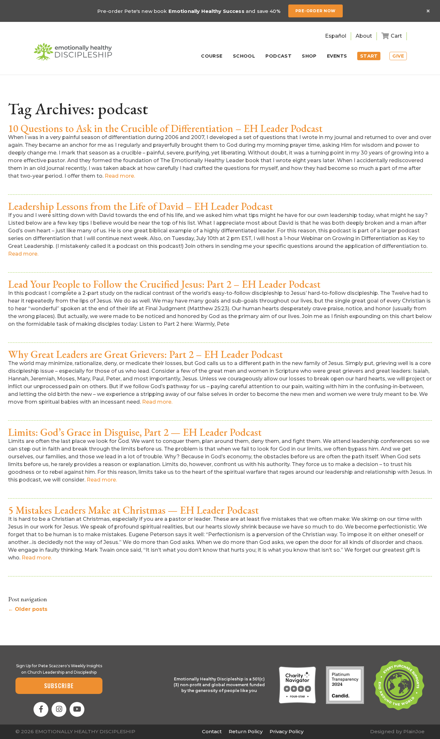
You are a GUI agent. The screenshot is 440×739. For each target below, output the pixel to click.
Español (335, 36)
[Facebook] (40, 709)
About (364, 36)
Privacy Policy (286, 731)
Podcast (278, 56)
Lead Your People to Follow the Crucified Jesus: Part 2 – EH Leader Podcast (164, 284)
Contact (212, 731)
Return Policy (246, 731)
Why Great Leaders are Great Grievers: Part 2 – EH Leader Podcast (145, 354)
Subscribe (59, 685)
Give (398, 56)
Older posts (27, 609)
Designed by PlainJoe (397, 731)
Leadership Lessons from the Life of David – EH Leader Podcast (140, 206)
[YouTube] (77, 709)
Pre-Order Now (315, 10)
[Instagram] (59, 709)
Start (369, 56)
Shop (309, 56)
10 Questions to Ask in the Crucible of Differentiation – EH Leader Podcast (165, 128)
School (244, 56)
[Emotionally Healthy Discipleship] (72, 52)
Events (337, 56)
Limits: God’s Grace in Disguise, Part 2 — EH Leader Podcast (135, 432)
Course (212, 56)
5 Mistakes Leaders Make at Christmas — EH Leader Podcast (133, 510)
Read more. (120, 176)
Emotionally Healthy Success (206, 11)
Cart (396, 36)
